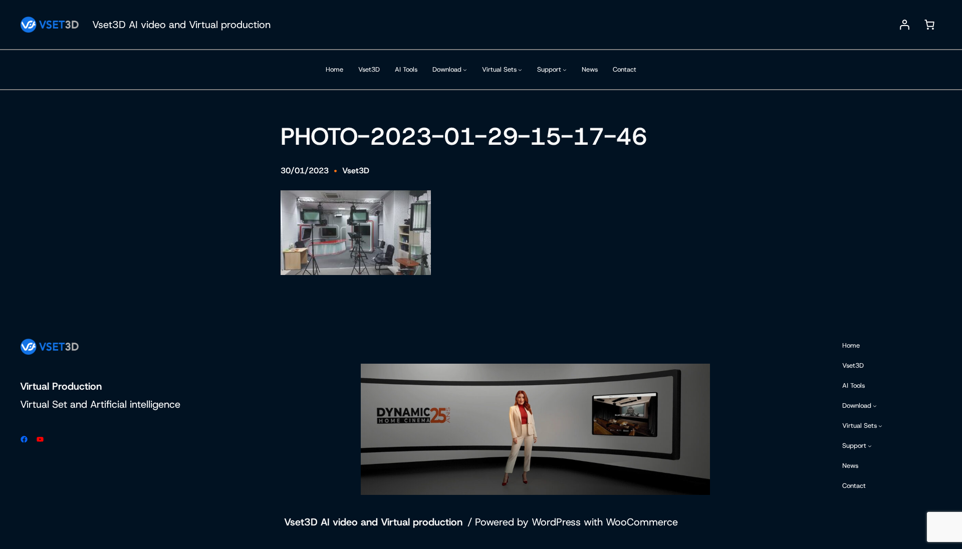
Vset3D (355, 170)
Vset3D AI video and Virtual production (181, 24)
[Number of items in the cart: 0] (929, 24)
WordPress (556, 521)
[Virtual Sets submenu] (520, 70)
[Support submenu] (565, 70)
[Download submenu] (465, 70)
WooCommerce (642, 521)
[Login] (904, 24)
